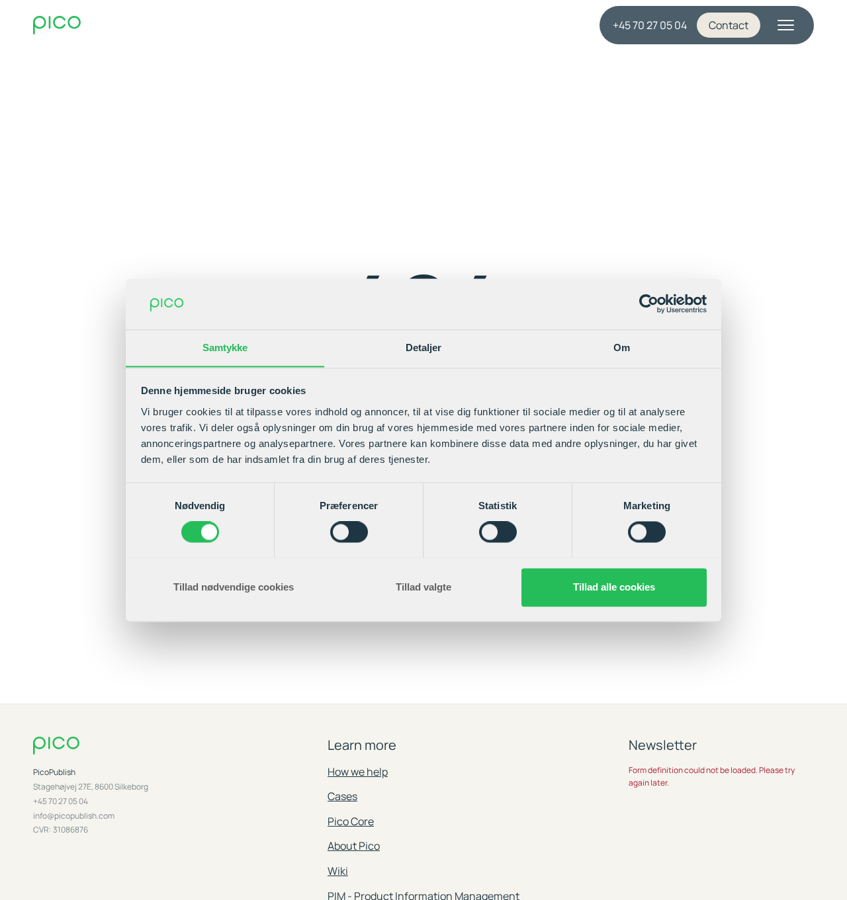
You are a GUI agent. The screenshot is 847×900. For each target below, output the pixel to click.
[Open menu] (785, 25)
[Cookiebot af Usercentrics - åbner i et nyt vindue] (649, 303)
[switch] (349, 531)
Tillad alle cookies (614, 587)
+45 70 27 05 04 (650, 25)
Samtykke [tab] (225, 347)
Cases (342, 796)
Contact (728, 25)
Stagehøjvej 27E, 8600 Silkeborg (90, 787)
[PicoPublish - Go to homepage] (131, 25)
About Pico (354, 846)
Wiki (338, 871)
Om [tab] (621, 347)
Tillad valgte (423, 587)
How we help (358, 771)
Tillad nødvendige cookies (233, 587)
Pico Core (351, 821)
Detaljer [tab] (424, 347)
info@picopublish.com (73, 816)
